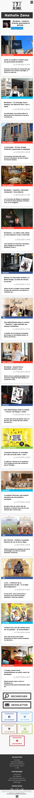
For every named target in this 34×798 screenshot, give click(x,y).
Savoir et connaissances (17, 780)
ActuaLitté (17, 774)
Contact (17, 760)
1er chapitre (17, 776)
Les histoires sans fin (17, 778)
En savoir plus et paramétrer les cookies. (16, 793)
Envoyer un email (17, 28)
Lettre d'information (17, 764)
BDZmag (17, 782)
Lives (17, 768)
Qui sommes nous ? (17, 766)
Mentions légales (17, 762)
